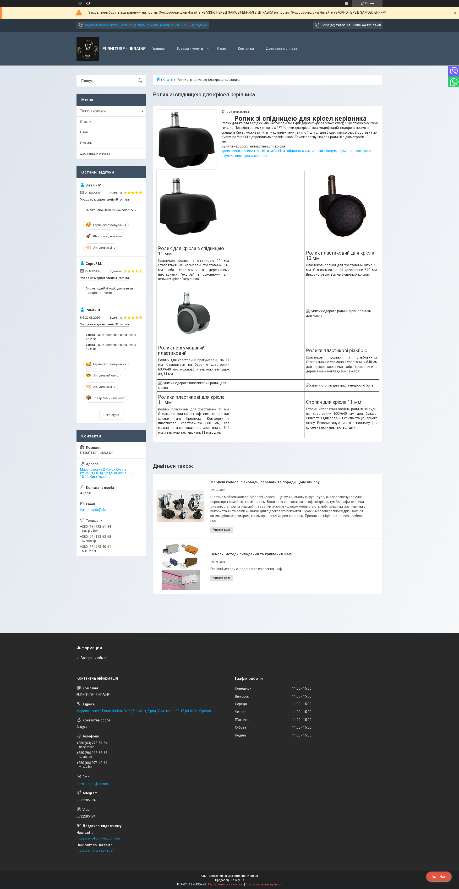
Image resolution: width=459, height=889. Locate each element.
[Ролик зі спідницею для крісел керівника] (187, 139)
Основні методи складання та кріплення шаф (250, 554)
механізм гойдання (285, 151)
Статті (168, 80)
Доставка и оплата (281, 48)
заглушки (363, 151)
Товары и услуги (190, 48)
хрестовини (231, 151)
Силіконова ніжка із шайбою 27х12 (111, 210)
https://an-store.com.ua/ (95, 850)
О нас (221, 48)
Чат (442, 876)
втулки (227, 156)
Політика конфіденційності (264, 884)
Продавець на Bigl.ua (229, 880)
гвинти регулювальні (250, 156)
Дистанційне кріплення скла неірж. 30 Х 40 (111, 337)
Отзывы (86, 143)
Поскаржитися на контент (225, 884)
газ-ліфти (261, 151)
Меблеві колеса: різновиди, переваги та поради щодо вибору (264, 482)
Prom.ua (252, 876)
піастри (330, 151)
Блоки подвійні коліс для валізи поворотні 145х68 (109, 291)
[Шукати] (140, 81)
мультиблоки (312, 151)
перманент (346, 151)
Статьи (85, 122)
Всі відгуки (111, 415)
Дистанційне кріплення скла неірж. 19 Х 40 (111, 347)
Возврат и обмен (94, 658)
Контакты (246, 48)
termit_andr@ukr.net (96, 510)
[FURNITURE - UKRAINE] (87, 49)
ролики (247, 151)
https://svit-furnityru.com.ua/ (98, 838)
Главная (158, 48)
